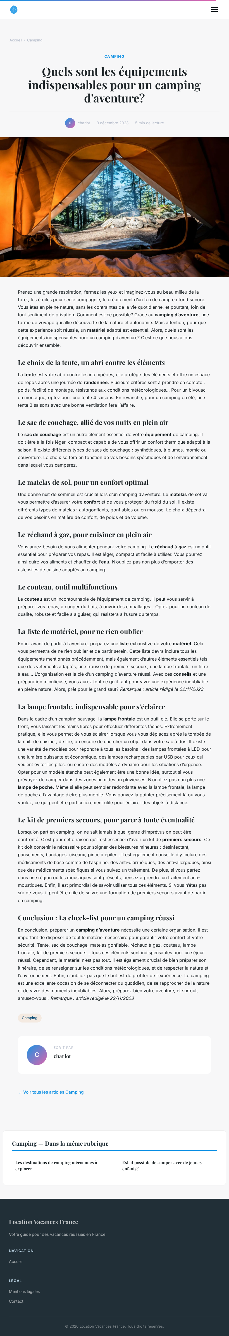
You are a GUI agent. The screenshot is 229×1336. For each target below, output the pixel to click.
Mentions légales (24, 1291)
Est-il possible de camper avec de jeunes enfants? (162, 1165)
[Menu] (214, 9)
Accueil (15, 40)
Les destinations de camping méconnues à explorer (56, 1165)
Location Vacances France (43, 1221)
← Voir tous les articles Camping (51, 1092)
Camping (34, 40)
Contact (16, 1301)
